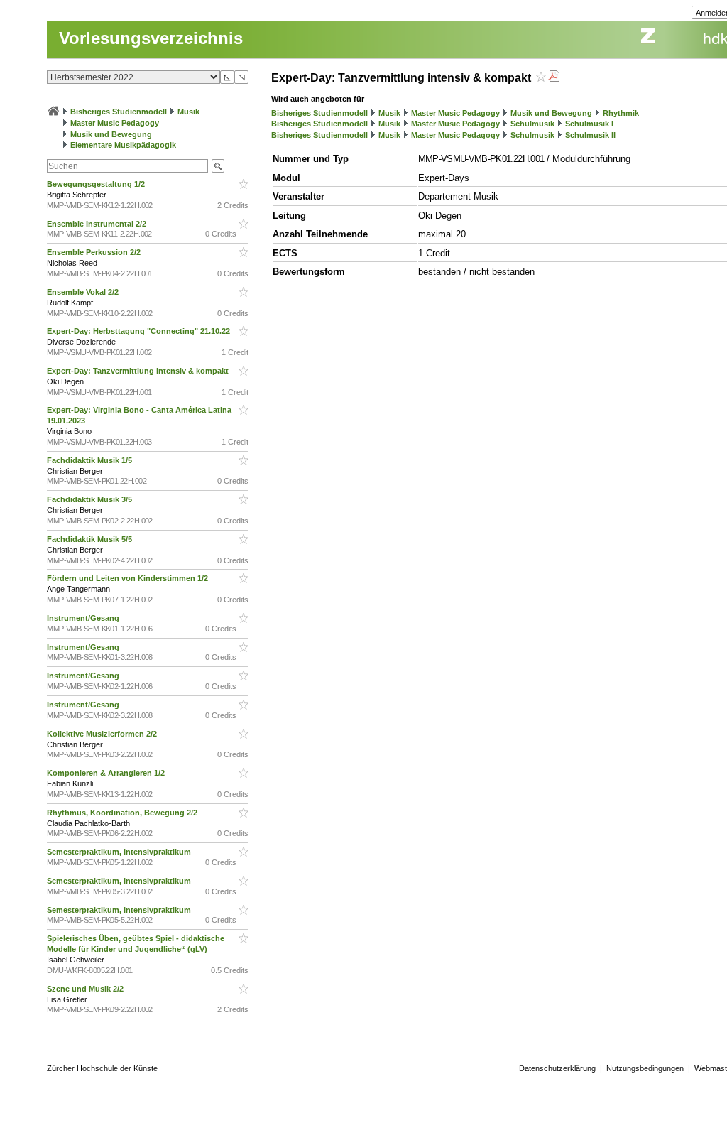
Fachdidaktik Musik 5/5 (90, 539)
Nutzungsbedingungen (645, 1068)
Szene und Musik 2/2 (86, 988)
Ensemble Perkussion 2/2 (95, 252)
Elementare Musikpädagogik (123, 145)
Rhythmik (621, 113)
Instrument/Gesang (84, 618)
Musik (188, 111)
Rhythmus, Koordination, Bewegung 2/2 (123, 812)
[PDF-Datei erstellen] (553, 78)
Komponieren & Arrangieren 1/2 (107, 773)
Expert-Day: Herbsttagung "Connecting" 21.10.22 (139, 331)
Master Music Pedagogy (114, 123)
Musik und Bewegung (111, 134)
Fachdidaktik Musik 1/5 (90, 460)
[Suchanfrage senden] (218, 166)
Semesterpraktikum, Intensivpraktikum (120, 851)
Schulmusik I (589, 123)
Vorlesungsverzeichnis (151, 38)
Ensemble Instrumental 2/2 (97, 223)
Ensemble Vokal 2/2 (84, 292)
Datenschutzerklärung (557, 1068)
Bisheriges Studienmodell (118, 111)
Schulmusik (532, 123)
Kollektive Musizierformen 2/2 (103, 733)
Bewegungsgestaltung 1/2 (97, 184)
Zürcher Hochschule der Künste (102, 1068)
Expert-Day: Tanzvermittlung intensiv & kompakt (139, 371)
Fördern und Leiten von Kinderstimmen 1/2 (128, 578)
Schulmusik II (590, 135)
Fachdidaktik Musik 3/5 (90, 499)
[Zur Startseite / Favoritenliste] (53, 111)
